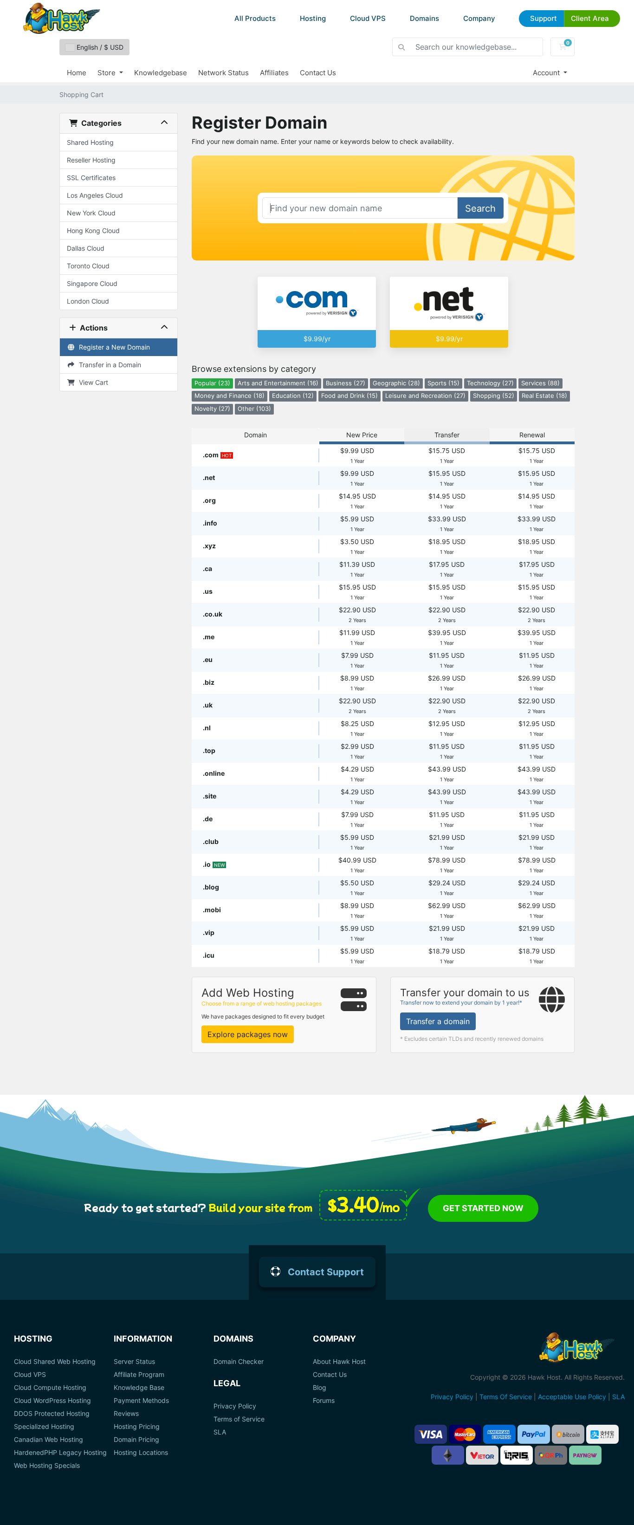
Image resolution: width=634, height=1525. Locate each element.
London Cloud (88, 301)
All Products (255, 18)
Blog (319, 1387)
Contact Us (318, 72)
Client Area (590, 18)
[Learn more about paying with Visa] (430, 1434)
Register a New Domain (112, 347)
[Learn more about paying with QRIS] (516, 1455)
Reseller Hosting (91, 160)
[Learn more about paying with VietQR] (482, 1455)
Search (480, 208)
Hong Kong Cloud (93, 230)
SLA (219, 1432)
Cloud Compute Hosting (50, 1387)
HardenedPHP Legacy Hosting (60, 1452)
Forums (324, 1400)
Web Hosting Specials (47, 1465)
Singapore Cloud (92, 283)
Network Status (223, 72)
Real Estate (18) (544, 395)
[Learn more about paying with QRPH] (551, 1455)
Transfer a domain (438, 1021)
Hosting (313, 18)
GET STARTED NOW (483, 1208)
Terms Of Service (505, 1397)
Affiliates (274, 72)
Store (107, 72)
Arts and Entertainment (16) (278, 383)
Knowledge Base (139, 1387)
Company (479, 18)
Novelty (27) (212, 408)
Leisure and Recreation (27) (425, 395)
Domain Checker (238, 1361)
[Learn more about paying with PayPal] (534, 1434)
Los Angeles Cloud (95, 195)
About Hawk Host (339, 1361)
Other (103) (254, 408)
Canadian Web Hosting (48, 1439)
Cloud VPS (368, 18)
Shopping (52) (493, 395)
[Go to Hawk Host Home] (61, 18)
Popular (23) (212, 383)
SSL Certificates (91, 178)
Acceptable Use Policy (572, 1397)
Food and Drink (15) (349, 395)
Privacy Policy (234, 1406)
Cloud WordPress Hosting (52, 1400)
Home (76, 72)
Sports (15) (443, 383)
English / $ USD (99, 47)
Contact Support (326, 1272)
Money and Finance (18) (229, 395)
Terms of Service (239, 1419)
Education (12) (293, 395)
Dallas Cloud (85, 248)
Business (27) (345, 383)
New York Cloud (91, 213)
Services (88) (540, 383)
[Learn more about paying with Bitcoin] (568, 1434)
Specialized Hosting (44, 1426)
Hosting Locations (141, 1452)
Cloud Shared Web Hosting (55, 1361)
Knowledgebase (160, 72)
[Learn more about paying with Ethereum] (448, 1455)
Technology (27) (490, 383)
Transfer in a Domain (108, 365)
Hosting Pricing (137, 1426)
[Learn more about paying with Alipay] (602, 1434)
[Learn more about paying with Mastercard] (465, 1434)
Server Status (134, 1361)
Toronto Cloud (88, 266)
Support (543, 18)
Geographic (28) (396, 383)
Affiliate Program (139, 1374)
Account (547, 72)
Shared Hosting (90, 142)
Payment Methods (141, 1400)
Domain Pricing (136, 1439)
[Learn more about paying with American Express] (499, 1434)
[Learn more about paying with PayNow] (585, 1455)
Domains (424, 18)
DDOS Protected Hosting (52, 1413)
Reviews (126, 1413)
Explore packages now (247, 1034)
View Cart (91, 382)
